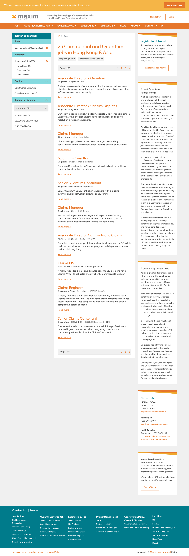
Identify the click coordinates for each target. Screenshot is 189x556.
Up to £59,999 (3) (22, 115)
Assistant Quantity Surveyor (52, 535)
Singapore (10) (23, 70)
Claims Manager (71, 133)
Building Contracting (21, 527)
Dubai (155, 543)
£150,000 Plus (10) (22, 126)
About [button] (135, 25)
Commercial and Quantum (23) (28, 48)
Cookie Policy (36, 551)
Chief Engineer (74, 539)
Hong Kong (157, 539)
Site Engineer (74, 524)
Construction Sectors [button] (37, 25)
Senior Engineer (75, 520)
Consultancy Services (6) (25, 93)
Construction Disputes (21, 534)
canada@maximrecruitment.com (156, 436)
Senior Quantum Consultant (79, 183)
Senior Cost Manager (49, 532)
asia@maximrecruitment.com (154, 424)
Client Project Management (24, 538)
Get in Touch (150, 487)
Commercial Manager (49, 528)
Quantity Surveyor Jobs (52, 516)
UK (153, 520)
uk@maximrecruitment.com (153, 411)
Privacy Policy (53, 551)
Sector (18, 81)
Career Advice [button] (66, 25)
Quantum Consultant (74, 158)
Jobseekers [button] (87, 25)
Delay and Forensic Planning (136, 527)
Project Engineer (75, 528)
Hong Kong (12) (24, 66)
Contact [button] (150, 25)
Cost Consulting (19, 530)
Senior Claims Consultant (77, 318)
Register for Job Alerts (155, 67)
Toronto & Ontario (160, 535)
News (123, 25)
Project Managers (104, 524)
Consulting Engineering (22, 542)
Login (171, 16)
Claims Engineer (70, 287)
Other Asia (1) (23, 74)
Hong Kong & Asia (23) (24, 61)
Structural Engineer (76, 532)
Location (20, 54)
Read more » (64, 97)
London (155, 524)
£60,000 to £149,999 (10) (26, 120)
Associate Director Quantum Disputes (87, 106)
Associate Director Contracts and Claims (90, 235)
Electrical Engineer (76, 535)
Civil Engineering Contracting (19, 521)
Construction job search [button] (26, 510)
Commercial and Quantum (135, 524)
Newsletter (155, 16)
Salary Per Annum (25, 99)
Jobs (17, 25)
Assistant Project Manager (107, 531)
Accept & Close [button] (174, 5)
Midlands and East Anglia (163, 527)
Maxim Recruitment (160, 551)
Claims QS (66, 263)
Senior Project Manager (106, 527)
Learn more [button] (84, 5)
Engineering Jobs (77, 516)
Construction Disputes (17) (26, 87)
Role (17, 41)
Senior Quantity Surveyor (51, 520)
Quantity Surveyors (48, 524)
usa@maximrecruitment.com (154, 439)
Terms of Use (19, 551)
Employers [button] (107, 25)
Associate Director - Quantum (81, 78)
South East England (160, 531)
